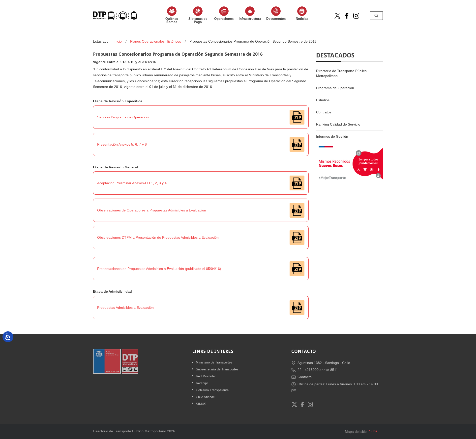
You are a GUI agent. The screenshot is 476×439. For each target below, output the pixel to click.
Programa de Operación (335, 88)
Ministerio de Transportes (214, 362)
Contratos (323, 112)
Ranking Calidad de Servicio (338, 124)
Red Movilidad (206, 376)
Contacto (305, 377)
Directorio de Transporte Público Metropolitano (341, 73)
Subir (373, 431)
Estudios (322, 100)
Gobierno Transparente (212, 390)
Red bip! (202, 383)
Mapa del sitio (356, 432)
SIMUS (201, 404)
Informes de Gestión (332, 136)
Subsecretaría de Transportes (217, 369)
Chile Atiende (205, 397)
